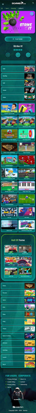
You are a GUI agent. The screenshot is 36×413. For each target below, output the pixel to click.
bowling (13, 8)
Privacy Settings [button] (12, 379)
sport (7, 8)
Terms (9, 387)
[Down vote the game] (18, 55)
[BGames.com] (2, 8)
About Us (23, 379)
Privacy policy (11, 384)
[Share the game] (7, 55)
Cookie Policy (11, 382)
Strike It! (21, 8)
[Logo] (18, 3)
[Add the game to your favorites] (32, 14)
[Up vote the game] (28, 55)
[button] (33, 3)
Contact (22, 382)
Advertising (23, 384)
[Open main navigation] (3, 4)
